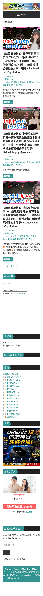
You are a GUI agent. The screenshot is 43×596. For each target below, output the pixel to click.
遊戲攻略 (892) (12, 417)
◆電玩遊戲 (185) (13, 395)
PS (6, 236)
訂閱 (6, 552)
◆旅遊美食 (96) (13, 408)
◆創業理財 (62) (13, 398)
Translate (21, 293)
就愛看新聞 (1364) (14, 377)
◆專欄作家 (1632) (14, 380)
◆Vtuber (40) (12, 389)
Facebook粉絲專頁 (13, 355)
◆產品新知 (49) (13, 405)
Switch (7, 82)
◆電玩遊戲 (12, 239)
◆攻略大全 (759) (13, 414)
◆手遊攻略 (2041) (14, 386)
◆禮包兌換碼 (18, 236)
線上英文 (6, 478)
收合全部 (14, 374)
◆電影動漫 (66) (13, 411)
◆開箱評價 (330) (13, 392)
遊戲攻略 (19, 85)
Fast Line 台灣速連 (28, 578)
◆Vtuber (22, 82)
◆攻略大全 (11, 85)
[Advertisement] (19, 311)
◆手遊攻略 (14, 82)
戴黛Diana (9, 79)
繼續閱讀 (6, 102)
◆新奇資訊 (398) (13, 401)
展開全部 (6, 374)
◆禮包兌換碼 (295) (14, 383)
